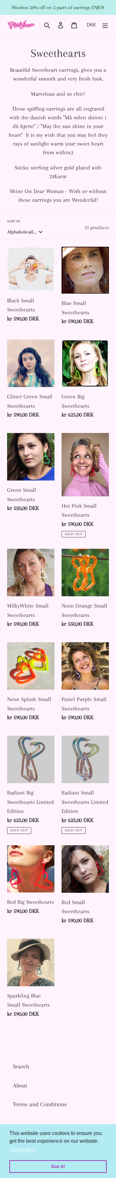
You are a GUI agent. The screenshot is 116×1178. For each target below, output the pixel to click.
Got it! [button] (58, 1166)
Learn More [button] (23, 1149)
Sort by (13, 221)
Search (21, 1066)
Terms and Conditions (40, 1104)
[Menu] (105, 25)
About (20, 1085)
